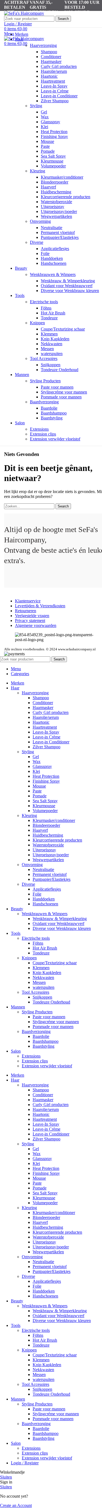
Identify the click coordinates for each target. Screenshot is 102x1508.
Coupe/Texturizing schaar (63, 329)
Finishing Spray (54, 136)
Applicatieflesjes (55, 248)
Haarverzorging (43, 45)
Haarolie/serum (54, 71)
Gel (44, 112)
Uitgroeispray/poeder (59, 211)
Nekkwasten (51, 343)
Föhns (46, 308)
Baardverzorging (44, 401)
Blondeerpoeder (54, 182)
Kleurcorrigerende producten (65, 196)
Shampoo (49, 51)
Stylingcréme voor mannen (64, 392)
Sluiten (6, 1477)
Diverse (36, 242)
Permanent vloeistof (58, 232)
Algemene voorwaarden (35, 625)
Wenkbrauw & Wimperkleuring (68, 280)
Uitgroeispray (52, 206)
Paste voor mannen (57, 387)
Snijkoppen (50, 364)
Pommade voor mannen (61, 397)
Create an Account (16, 1505)
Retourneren (25, 610)
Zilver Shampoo (55, 100)
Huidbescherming (56, 192)
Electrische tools (44, 301)
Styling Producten (45, 380)
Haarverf (48, 187)
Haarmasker (51, 61)
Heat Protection (54, 131)
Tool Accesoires (43, 358)
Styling (36, 105)
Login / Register (25, 1463)
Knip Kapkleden (55, 339)
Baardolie (49, 408)
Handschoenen (53, 263)
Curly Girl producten (59, 66)
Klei (44, 126)
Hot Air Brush (53, 313)
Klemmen (49, 334)
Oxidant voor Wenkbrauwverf (66, 285)
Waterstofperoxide (56, 201)
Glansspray (50, 121)
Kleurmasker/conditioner (62, 177)
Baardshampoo (54, 413)
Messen (47, 348)
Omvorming (40, 221)
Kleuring (37, 171)
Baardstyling (52, 418)
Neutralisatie (51, 227)
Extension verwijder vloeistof (55, 439)
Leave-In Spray (54, 86)
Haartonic (49, 76)
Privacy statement (30, 620)
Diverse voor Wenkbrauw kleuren (70, 290)
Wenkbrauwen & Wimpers (53, 274)
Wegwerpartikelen (56, 216)
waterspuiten (52, 353)
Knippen (37, 322)
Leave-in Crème (55, 91)
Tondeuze (49, 318)
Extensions (39, 429)
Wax (45, 117)
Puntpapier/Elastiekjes (60, 237)
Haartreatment (53, 81)
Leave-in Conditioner (59, 96)
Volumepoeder (53, 166)
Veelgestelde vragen (32, 615)
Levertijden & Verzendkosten (40, 605)
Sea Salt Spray (53, 156)
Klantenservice (28, 601)
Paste (45, 146)
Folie (45, 253)
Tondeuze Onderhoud (59, 369)
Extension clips (43, 434)
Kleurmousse (52, 161)
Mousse (47, 141)
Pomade (48, 151)
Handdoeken (52, 258)
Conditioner (51, 56)
